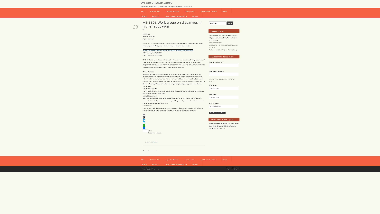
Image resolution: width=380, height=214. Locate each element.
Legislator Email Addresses (208, 11)
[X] (174, 118)
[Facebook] (174, 123)
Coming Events (189, 11)
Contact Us (155, 16)
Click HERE (222, 128)
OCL (142, 11)
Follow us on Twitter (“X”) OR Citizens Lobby (223, 50)
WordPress (236, 169)
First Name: (213, 85)
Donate (224, 11)
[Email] (174, 115)
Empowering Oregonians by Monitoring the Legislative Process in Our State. (166, 6)
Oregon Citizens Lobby (156, 2)
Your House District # (216, 62)
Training (144, 16)
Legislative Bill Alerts (172, 11)
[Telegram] (174, 120)
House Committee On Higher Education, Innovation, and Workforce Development (168, 50)
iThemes (237, 168)
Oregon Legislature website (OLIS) (176, 16)
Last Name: (213, 94)
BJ (145, 29)
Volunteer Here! (155, 11)
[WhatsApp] (174, 125)
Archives (195, 16)
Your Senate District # (216, 71)
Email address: (214, 103)
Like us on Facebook (215, 42)
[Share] (174, 128)
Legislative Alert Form (216, 35)
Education (154, 142)
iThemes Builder (230, 168)
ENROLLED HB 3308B (150, 43)
